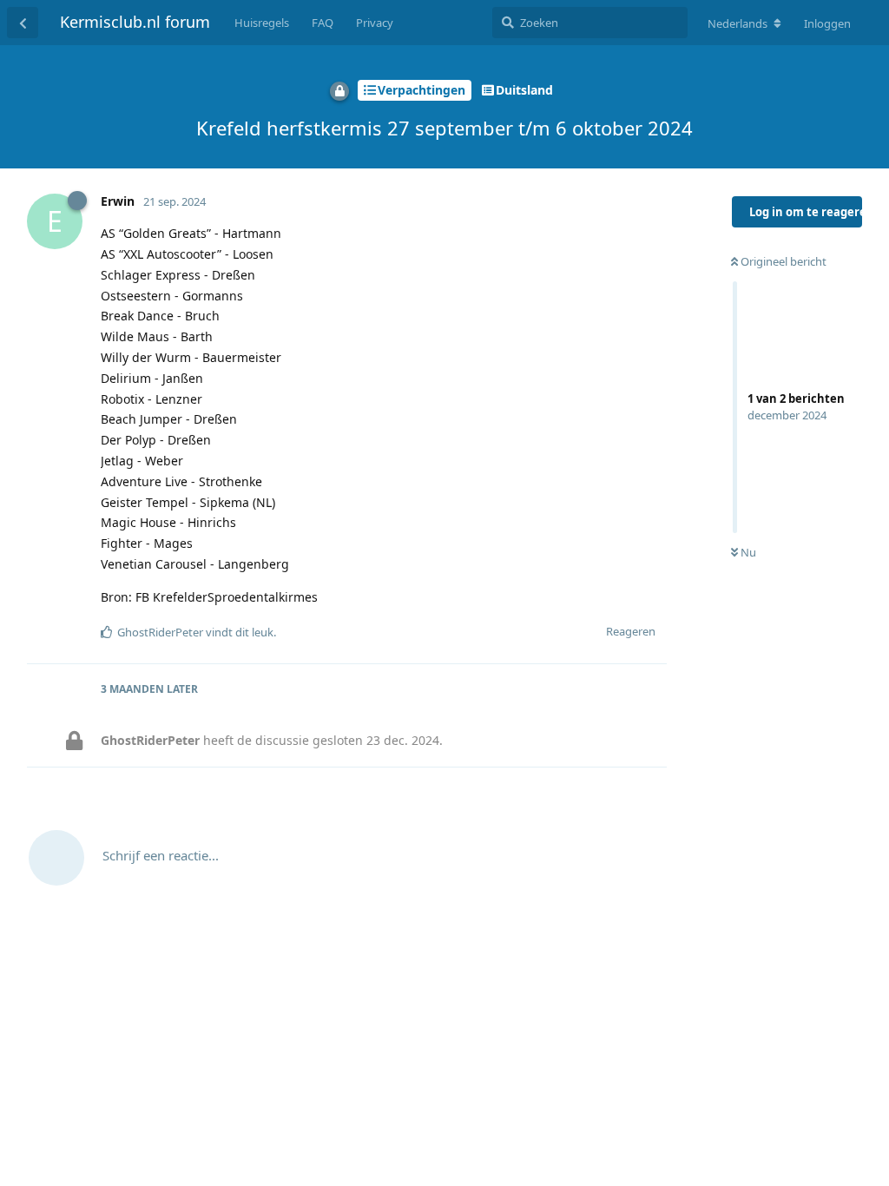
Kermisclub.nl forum (135, 21)
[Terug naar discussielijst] (22, 22)
